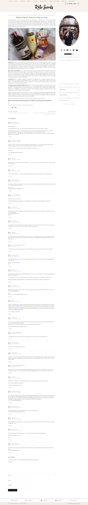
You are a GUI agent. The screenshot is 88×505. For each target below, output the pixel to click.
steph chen (14, 317)
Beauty (29, 1)
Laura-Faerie (15, 122)
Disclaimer (72, 1)
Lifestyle (35, 1)
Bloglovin (74, 500)
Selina (13, 169)
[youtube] (77, 50)
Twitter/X (15, 500)
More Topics (43, 1)
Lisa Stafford (15, 342)
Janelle (13, 158)
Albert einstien (15, 443)
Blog (35, 15)
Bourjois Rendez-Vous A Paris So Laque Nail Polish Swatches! (44, 113)
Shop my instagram (54, 1)
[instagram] (64, 50)
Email (9, 480)
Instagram (30, 500)
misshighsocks (15, 255)
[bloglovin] (70, 50)
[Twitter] (65, 3)
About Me (64, 1)
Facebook (44, 500)
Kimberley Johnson (16, 140)
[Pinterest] (69, 3)
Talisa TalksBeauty (16, 194)
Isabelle (13, 232)
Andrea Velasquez (16, 391)
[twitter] (61, 50)
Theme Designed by (74, 503)
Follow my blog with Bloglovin (69, 104)
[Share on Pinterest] (16, 107)
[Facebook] (75, 3)
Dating (16, 1)
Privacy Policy (23, 503)
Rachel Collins (15, 406)
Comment (10, 461)
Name (9, 475)
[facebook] (67, 50)
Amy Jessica (14, 207)
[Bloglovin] (76, 3)
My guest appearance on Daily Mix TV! (18, 112)
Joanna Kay (14, 285)
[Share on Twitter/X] (14, 107)
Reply (10, 136)
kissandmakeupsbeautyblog (18, 365)
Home (10, 1)
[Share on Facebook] (12, 107)
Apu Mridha (14, 429)
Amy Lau (13, 376)
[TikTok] (73, 3)
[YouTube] (71, 3)
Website (10, 485)
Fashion (22, 1)
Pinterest (59, 500)
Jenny (13, 300)
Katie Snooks (44, 7)
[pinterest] (73, 50)
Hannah (13, 417)
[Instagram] (67, 3)
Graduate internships (17, 332)
